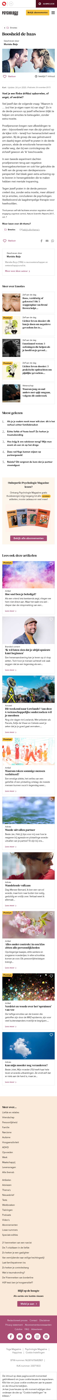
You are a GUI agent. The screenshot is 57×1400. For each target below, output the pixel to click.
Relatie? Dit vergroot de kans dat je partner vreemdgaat (29, 464)
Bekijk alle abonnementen (29, 538)
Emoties (13, 28)
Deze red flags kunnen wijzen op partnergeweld (24, 453)
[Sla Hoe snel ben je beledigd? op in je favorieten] (51, 564)
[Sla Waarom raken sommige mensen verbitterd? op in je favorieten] (51, 740)
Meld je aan (27, 1303)
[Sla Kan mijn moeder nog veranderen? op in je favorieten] (51, 1035)
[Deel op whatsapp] (52, 240)
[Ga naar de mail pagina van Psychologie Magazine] (19, 1336)
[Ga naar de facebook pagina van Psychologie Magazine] (10, 1336)
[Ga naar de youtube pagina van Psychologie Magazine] (28, 1336)
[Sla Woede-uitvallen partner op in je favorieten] (51, 799)
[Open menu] (53, 12)
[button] (46, 4)
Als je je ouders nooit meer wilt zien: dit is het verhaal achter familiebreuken (31, 423)
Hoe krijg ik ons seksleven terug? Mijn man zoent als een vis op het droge (29, 443)
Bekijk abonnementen (38, 12)
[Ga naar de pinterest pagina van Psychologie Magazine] (46, 1336)
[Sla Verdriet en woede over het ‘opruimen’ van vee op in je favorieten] (51, 976)
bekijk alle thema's (30, 229)
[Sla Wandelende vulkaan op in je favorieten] (51, 855)
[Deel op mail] (47, 240)
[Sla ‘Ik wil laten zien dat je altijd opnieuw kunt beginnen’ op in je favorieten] (51, 619)
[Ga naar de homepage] (10, 13)
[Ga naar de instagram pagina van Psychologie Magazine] (37, 1336)
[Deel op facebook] (41, 240)
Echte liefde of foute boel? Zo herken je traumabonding (28, 433)
